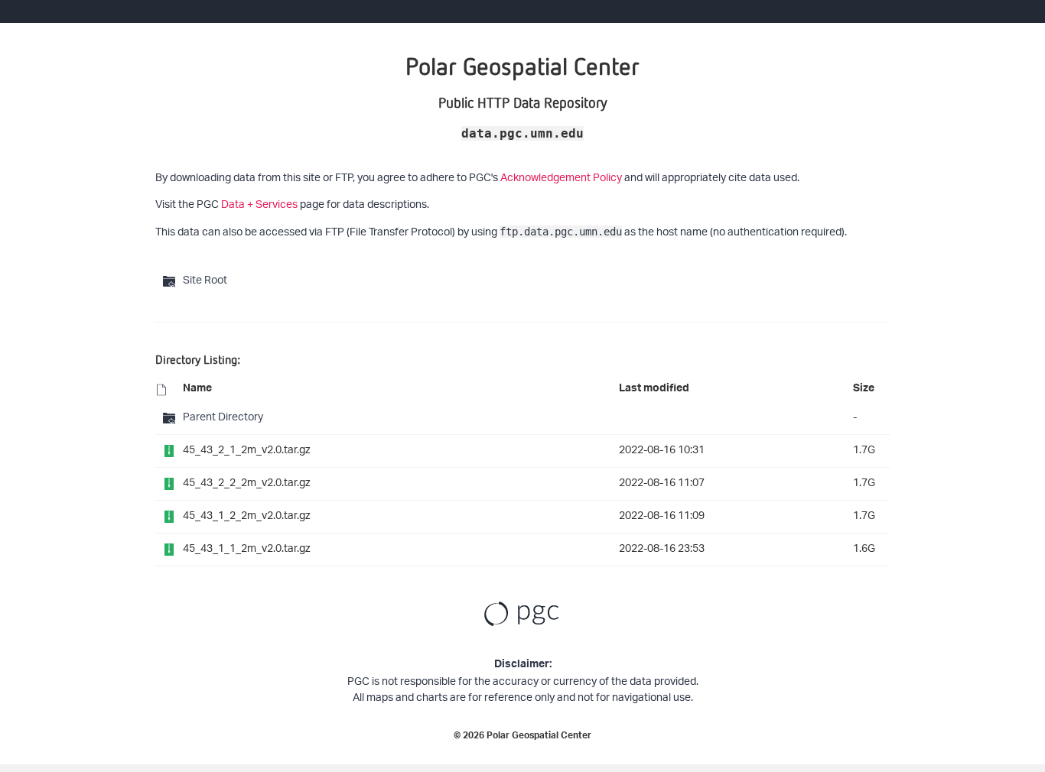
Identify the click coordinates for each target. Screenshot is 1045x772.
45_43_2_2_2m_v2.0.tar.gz (247, 483)
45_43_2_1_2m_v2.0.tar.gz (247, 450)
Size (863, 390)
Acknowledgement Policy (561, 178)
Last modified (654, 390)
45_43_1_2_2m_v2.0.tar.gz (247, 516)
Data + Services (259, 205)
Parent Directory (223, 418)
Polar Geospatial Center (539, 737)
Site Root (205, 281)
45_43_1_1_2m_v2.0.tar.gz (247, 549)
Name (197, 390)
